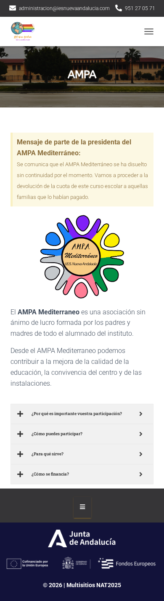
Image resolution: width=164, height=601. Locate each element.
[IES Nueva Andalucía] (25, 31)
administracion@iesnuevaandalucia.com (64, 8)
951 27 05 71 (140, 8)
